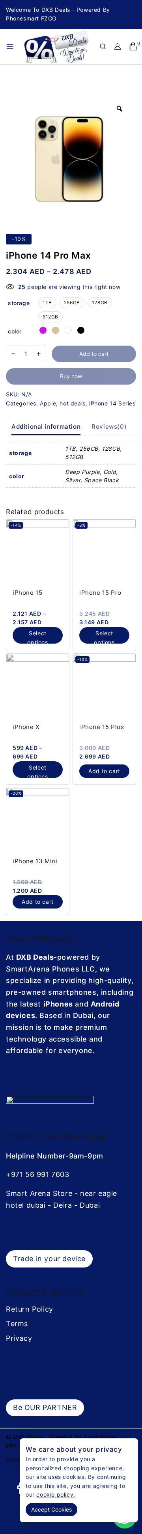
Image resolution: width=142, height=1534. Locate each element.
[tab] (45, 427)
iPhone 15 (27, 592)
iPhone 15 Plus (101, 727)
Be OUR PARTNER (45, 1407)
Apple (48, 403)
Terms (17, 1323)
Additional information (45, 426)
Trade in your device (49, 1259)
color (15, 331)
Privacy (19, 1338)
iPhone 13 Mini (35, 861)
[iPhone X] (37, 685)
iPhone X (26, 727)
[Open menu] (10, 46)
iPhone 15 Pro (100, 592)
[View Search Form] (102, 46)
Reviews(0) (109, 426)
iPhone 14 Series (112, 403)
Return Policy (29, 1309)
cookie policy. (55, 1494)
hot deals (72, 403)
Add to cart (93, 353)
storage (19, 303)
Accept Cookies (51, 1509)
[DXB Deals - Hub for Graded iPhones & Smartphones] (60, 46)
